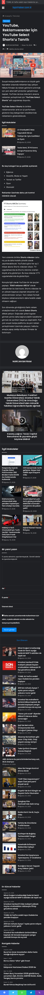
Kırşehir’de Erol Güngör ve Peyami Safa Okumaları (29, 791)
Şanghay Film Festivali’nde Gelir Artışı (28, 802)
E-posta (5, 597)
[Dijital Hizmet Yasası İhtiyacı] (32, 520)
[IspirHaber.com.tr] (22, 7)
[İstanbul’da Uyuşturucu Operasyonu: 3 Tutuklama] (9, 858)
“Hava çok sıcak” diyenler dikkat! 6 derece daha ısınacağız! (29, 716)
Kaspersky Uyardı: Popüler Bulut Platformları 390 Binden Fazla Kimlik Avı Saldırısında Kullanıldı (10, 474)
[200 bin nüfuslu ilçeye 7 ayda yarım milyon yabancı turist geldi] (9, 691)
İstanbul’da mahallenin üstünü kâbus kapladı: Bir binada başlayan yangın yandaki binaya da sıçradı (29, 703)
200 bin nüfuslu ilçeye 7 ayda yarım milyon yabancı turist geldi (28, 690)
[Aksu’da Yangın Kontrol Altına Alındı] (9, 771)
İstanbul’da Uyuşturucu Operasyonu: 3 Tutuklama (29, 856)
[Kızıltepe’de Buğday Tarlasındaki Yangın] (9, 837)
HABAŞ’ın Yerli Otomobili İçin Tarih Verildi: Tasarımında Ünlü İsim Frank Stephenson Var (11, 532)
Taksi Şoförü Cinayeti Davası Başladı (27, 749)
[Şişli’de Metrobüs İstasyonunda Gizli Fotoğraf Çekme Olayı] (9, 728)
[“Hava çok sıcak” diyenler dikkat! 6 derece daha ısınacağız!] (9, 717)
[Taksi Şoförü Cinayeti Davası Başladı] (9, 751)
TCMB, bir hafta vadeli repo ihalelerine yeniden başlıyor (28, 679)
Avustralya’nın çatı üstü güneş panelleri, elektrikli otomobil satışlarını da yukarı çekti (32, 503)
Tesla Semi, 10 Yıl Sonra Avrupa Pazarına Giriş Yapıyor (27, 150)
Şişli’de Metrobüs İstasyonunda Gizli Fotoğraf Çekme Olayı (28, 728)
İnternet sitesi (7, 606)
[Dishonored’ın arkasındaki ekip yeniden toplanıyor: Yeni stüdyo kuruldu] (11, 491)
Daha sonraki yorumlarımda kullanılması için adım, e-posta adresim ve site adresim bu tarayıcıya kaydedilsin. (20, 619)
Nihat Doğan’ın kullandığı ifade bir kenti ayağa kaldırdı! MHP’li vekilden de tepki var (29, 652)
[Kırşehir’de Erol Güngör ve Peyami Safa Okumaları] (9, 794)
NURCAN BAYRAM (12, 45)
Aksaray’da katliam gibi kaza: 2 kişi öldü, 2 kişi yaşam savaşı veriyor (28, 739)
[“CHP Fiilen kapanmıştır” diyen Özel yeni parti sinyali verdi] (9, 782)
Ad (3, 588)
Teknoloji (16, 16)
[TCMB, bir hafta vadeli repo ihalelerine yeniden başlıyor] (9, 679)
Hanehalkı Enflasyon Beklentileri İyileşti (27, 845)
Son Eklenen (22, 640)
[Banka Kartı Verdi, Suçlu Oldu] (9, 815)
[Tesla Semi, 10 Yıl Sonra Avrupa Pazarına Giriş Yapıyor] (8, 150)
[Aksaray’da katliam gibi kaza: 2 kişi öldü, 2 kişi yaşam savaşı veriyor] (9, 740)
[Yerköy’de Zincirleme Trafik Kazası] (9, 826)
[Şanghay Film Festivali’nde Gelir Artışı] (9, 804)
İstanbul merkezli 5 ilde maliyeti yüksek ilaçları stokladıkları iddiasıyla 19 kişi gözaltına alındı (29, 666)
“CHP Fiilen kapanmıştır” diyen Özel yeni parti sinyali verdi (29, 781)
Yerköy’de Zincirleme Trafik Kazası (27, 824)
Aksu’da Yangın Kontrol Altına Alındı (28, 769)
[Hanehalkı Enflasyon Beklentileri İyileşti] (9, 847)
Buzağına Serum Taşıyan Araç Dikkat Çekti (29, 867)
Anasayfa (7, 16)
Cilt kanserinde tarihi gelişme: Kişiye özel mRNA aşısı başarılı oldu (32, 471)
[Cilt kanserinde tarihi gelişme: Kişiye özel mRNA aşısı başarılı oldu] (32, 460)
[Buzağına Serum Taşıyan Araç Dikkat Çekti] (9, 869)
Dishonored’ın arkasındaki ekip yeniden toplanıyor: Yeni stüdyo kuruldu (10, 502)
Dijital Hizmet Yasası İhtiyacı (32, 529)
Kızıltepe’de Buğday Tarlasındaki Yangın (27, 834)
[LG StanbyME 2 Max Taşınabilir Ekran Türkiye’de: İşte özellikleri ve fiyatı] (8, 132)
